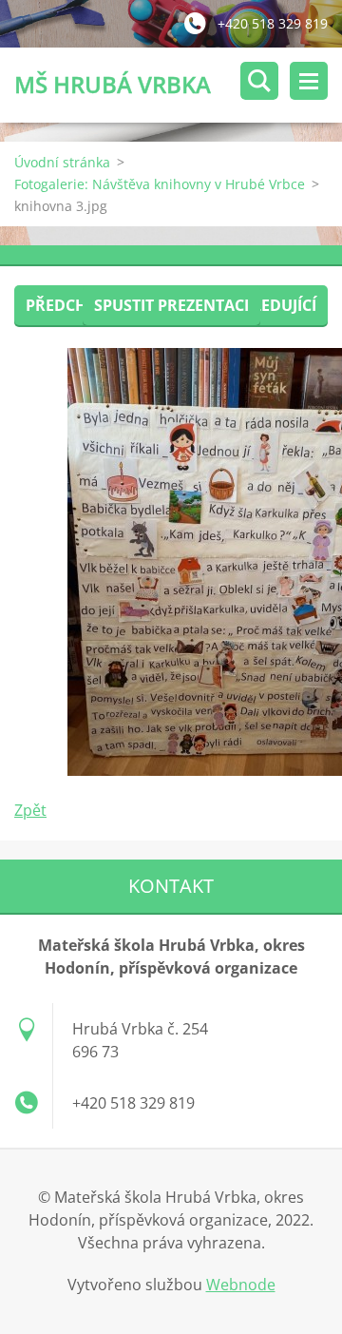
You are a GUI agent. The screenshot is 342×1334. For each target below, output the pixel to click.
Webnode (241, 1284)
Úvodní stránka (62, 162)
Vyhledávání (259, 81)
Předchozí (69, 305)
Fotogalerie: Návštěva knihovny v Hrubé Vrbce (159, 184)
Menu (309, 81)
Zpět (30, 810)
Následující (268, 305)
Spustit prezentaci (171, 305)
